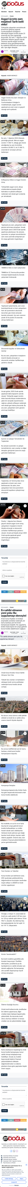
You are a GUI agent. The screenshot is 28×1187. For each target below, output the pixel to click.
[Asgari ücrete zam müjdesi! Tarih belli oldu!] (14, 62)
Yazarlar (17, 11)
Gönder (4, 582)
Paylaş (5, 115)
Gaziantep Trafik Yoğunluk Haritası (12, 1161)
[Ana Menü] (4, 8)
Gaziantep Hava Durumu (9, 1157)
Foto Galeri (4, 16)
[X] (14, 1151)
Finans (24, 11)
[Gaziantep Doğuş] (13, 3)
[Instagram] (17, 1151)
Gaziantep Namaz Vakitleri (10, 1159)
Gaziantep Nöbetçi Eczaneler (10, 1156)
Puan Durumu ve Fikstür (9, 1162)
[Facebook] (11, 1151)
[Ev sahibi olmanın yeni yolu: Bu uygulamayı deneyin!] (14, 637)
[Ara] (2, 8)
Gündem (4, 11)
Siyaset (10, 11)
